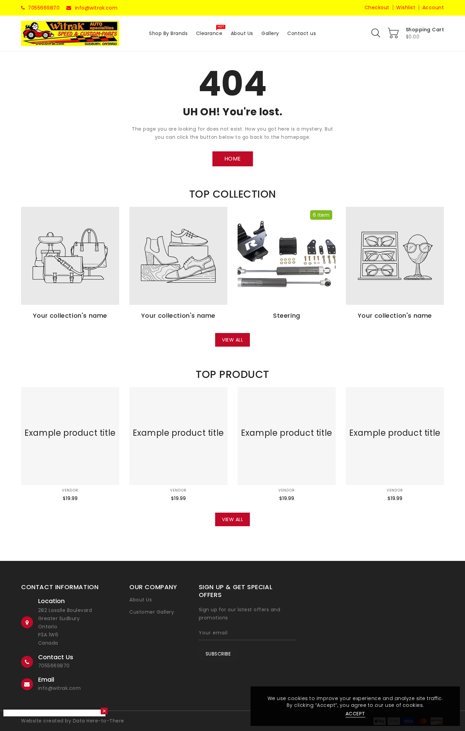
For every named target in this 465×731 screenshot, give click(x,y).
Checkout (377, 7)
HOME (232, 159)
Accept (355, 713)
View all (232, 339)
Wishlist (405, 7)
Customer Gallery (151, 612)
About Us (140, 599)
